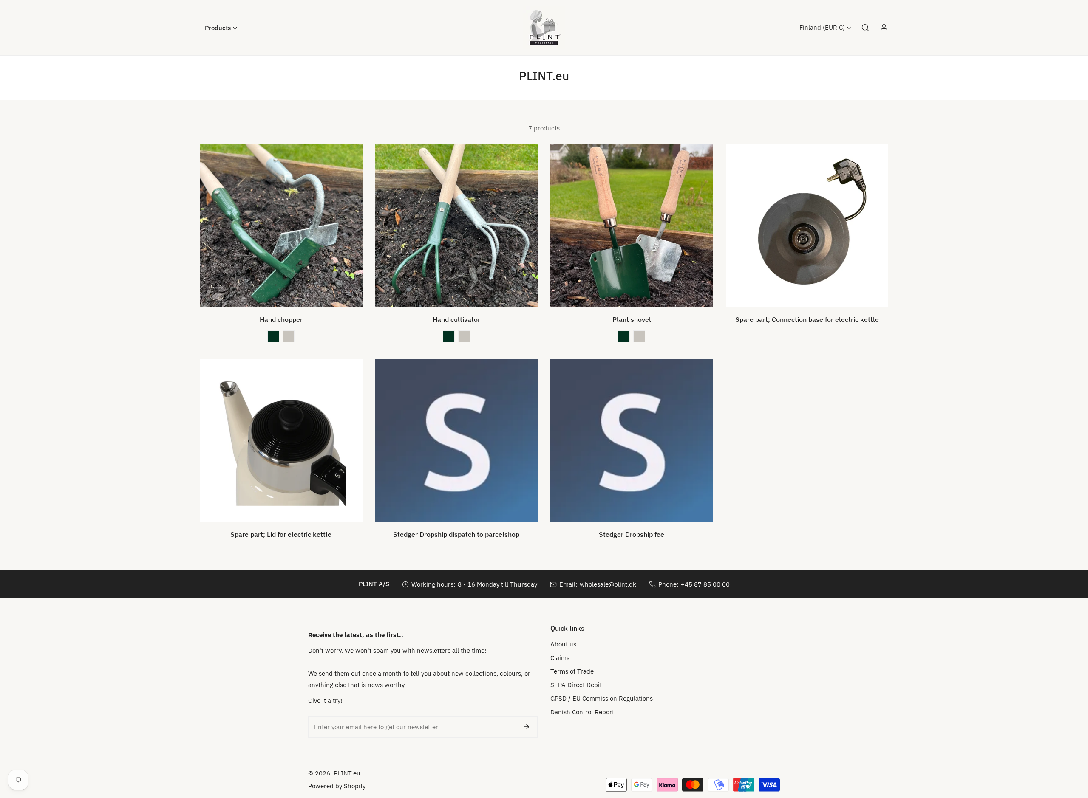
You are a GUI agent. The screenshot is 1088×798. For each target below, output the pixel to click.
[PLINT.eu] (544, 27)
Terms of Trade (572, 671)
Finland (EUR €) (822, 27)
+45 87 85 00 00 (705, 584)
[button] (221, 28)
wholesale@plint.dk (608, 584)
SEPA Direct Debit (576, 685)
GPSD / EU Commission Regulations (601, 698)
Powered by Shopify (337, 786)
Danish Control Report (582, 712)
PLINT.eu (347, 773)
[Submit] (526, 726)
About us (563, 644)
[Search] (865, 27)
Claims (560, 658)
